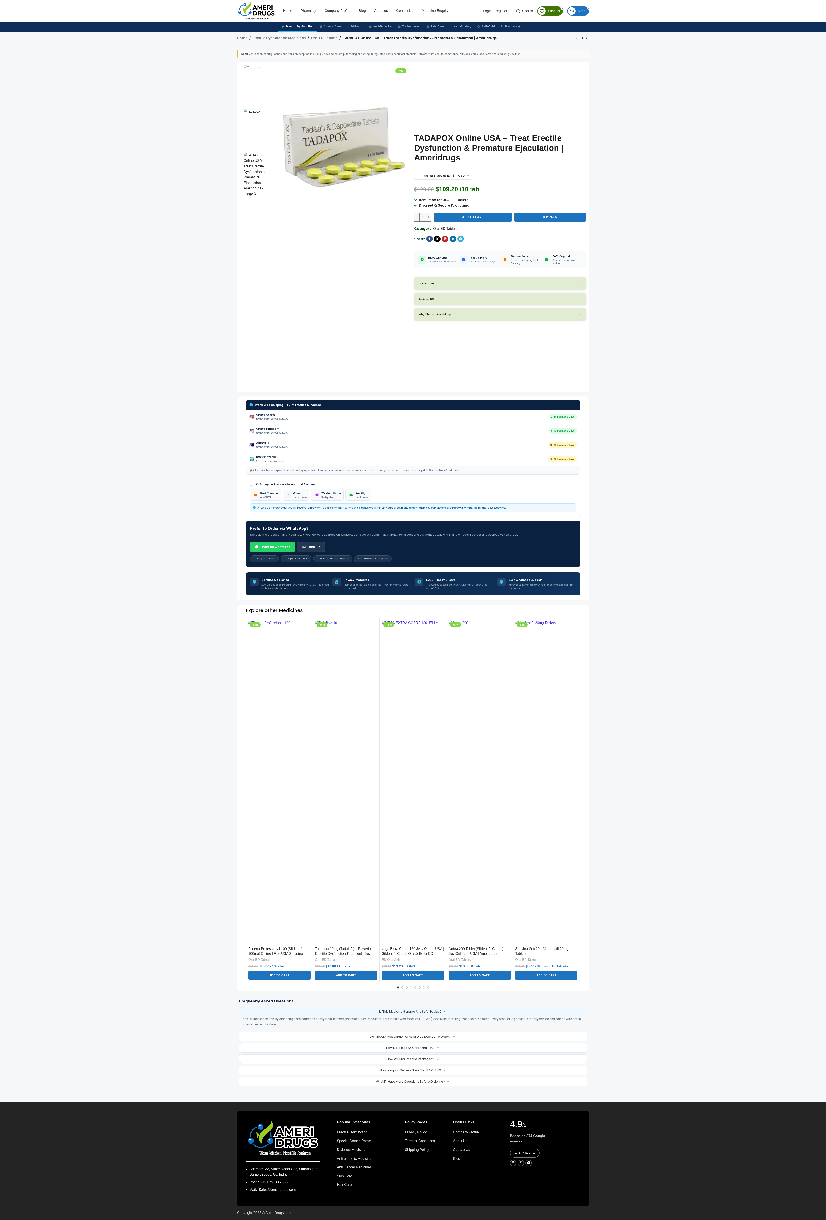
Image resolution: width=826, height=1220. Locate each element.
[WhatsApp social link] (521, 1163)
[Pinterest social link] (445, 239)
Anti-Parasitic (382, 26)
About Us (460, 1141)
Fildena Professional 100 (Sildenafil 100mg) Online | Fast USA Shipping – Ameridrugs (277, 953)
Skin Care (437, 26)
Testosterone (411, 26)
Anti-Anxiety (462, 26)
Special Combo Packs (354, 1141)
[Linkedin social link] (453, 239)
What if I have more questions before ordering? (410, 1081)
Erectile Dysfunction (299, 26)
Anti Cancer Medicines (354, 1167)
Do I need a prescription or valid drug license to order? (410, 1036)
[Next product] (586, 38)
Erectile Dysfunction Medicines (279, 37)
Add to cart (472, 217)
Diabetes (357, 26)
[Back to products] (581, 38)
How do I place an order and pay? (410, 1048)
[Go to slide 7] (424, 987)
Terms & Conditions (420, 1141)
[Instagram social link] (513, 1163)
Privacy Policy (416, 1132)
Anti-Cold (488, 26)
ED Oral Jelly (391, 959)
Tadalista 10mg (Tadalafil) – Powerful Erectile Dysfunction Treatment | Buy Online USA (343, 953)
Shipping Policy (417, 1150)
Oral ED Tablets (324, 37)
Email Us (314, 547)
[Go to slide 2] (402, 987)
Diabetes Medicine (351, 1150)
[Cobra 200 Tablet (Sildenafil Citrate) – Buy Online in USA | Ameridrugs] (480, 783)
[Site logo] (256, 11)
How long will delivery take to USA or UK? (410, 1070)
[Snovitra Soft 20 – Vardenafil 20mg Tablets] (546, 783)
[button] (279, 975)
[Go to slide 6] (420, 987)
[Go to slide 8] (428, 987)
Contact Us (461, 1150)
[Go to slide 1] (398, 987)
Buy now (550, 217)
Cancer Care (332, 26)
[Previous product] (576, 38)
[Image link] (283, 1138)
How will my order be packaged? (410, 1059)
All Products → (511, 26)
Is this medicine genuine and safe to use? (410, 1011)
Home (242, 37)
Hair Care (344, 1185)
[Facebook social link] (429, 239)
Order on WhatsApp (275, 547)
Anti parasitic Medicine (354, 1158)
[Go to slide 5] (415, 987)
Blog (456, 1158)
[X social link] (437, 239)
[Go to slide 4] (411, 987)
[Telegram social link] (460, 239)
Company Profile (466, 1132)
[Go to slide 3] (407, 987)
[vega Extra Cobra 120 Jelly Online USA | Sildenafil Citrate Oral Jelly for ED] (413, 783)
